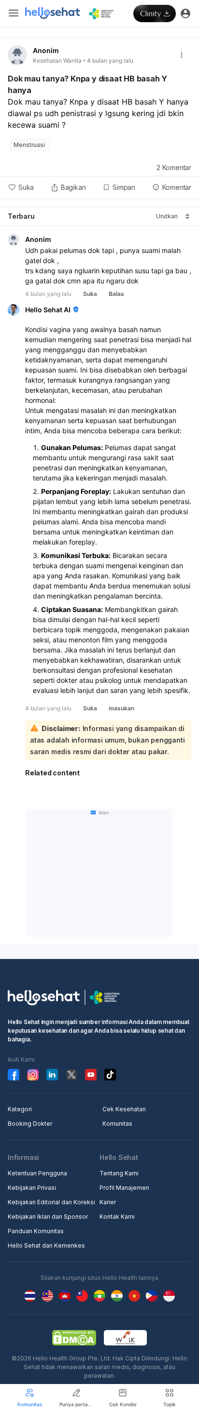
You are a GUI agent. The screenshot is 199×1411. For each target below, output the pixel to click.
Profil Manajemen (124, 1187)
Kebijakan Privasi (32, 1187)
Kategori (20, 1109)
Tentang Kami (119, 1173)
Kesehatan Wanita (57, 60)
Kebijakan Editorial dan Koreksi (51, 1202)
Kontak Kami (117, 1216)
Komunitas (117, 1123)
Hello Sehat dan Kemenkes (46, 1245)
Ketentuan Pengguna (37, 1173)
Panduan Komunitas (36, 1231)
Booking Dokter (30, 1123)
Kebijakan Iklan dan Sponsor (48, 1216)
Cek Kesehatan (124, 1109)
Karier (108, 1202)
